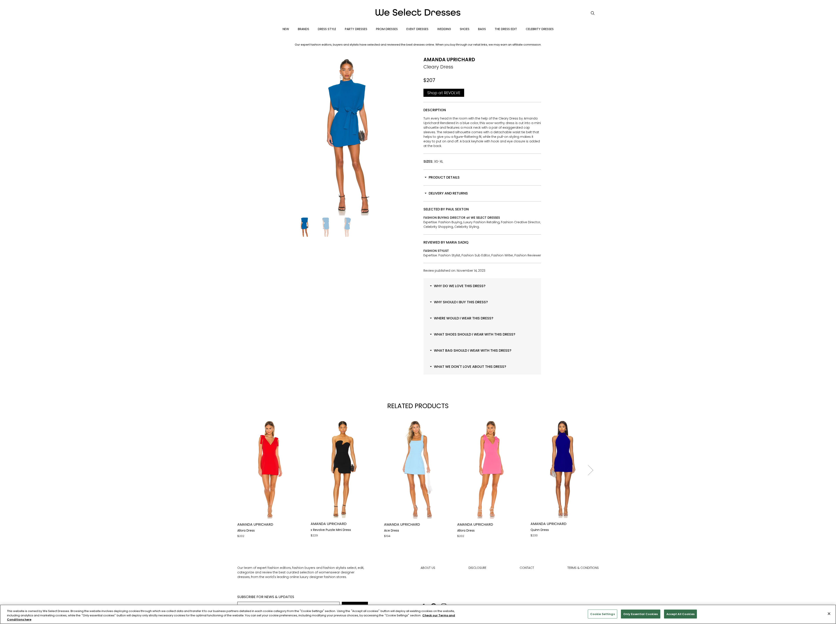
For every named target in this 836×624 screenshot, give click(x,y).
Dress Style (327, 29)
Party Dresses (356, 29)
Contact (527, 568)
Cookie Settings (602, 614)
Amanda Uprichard (449, 59)
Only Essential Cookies (640, 614)
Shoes (464, 29)
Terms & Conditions (583, 568)
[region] (418, 614)
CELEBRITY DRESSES (540, 29)
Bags (482, 29)
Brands (303, 29)
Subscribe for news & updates (265, 596)
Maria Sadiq (457, 242)
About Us (428, 568)
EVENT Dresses (417, 29)
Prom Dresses (387, 29)
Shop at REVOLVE (443, 92)
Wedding (444, 29)
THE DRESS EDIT (506, 29)
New (286, 29)
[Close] (829, 613)
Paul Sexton (457, 209)
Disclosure (477, 568)
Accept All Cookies (680, 614)
